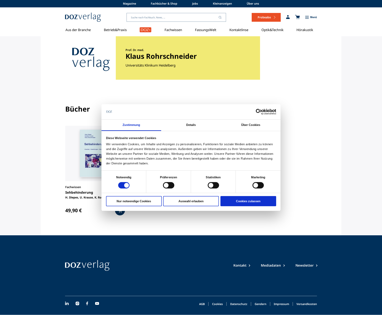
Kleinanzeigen (222, 3)
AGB (202, 304)
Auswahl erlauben (191, 201)
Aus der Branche (78, 29)
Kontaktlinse (238, 29)
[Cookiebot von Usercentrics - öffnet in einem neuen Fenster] (258, 112)
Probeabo (264, 17)
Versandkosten (306, 304)
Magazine (129, 3)
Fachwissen (173, 29)
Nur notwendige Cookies (134, 201)
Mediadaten (271, 265)
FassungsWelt (205, 29)
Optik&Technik (272, 29)
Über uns (253, 3)
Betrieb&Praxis (115, 29)
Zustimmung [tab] (131, 125)
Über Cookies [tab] (250, 125)
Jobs (195, 3)
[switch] (168, 185)
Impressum (281, 304)
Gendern (260, 304)
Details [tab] (191, 125)
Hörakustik (304, 29)
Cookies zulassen (248, 201)
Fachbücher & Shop (164, 3)
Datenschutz (238, 304)
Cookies (217, 304)
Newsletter (304, 265)
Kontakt (240, 265)
